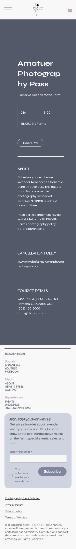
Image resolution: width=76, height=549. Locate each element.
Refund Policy (13, 511)
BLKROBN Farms (14, 353)
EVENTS (9, 401)
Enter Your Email (20, 451)
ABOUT (9, 383)
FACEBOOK (11, 371)
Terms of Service (16, 517)
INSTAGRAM (11, 365)
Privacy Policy (13, 504)
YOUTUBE (10, 368)
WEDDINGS (11, 404)
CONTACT (11, 389)
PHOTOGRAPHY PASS (17, 407)
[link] (30, 143)
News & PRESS (14, 386)
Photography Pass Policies (22, 498)
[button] (70, 9)
